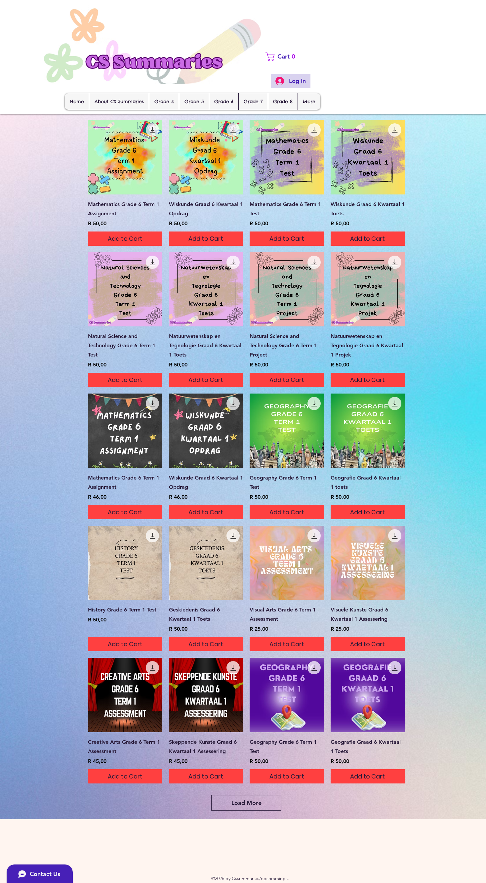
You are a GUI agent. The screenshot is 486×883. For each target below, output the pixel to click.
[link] (292, 56)
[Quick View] (125, 157)
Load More (246, 803)
